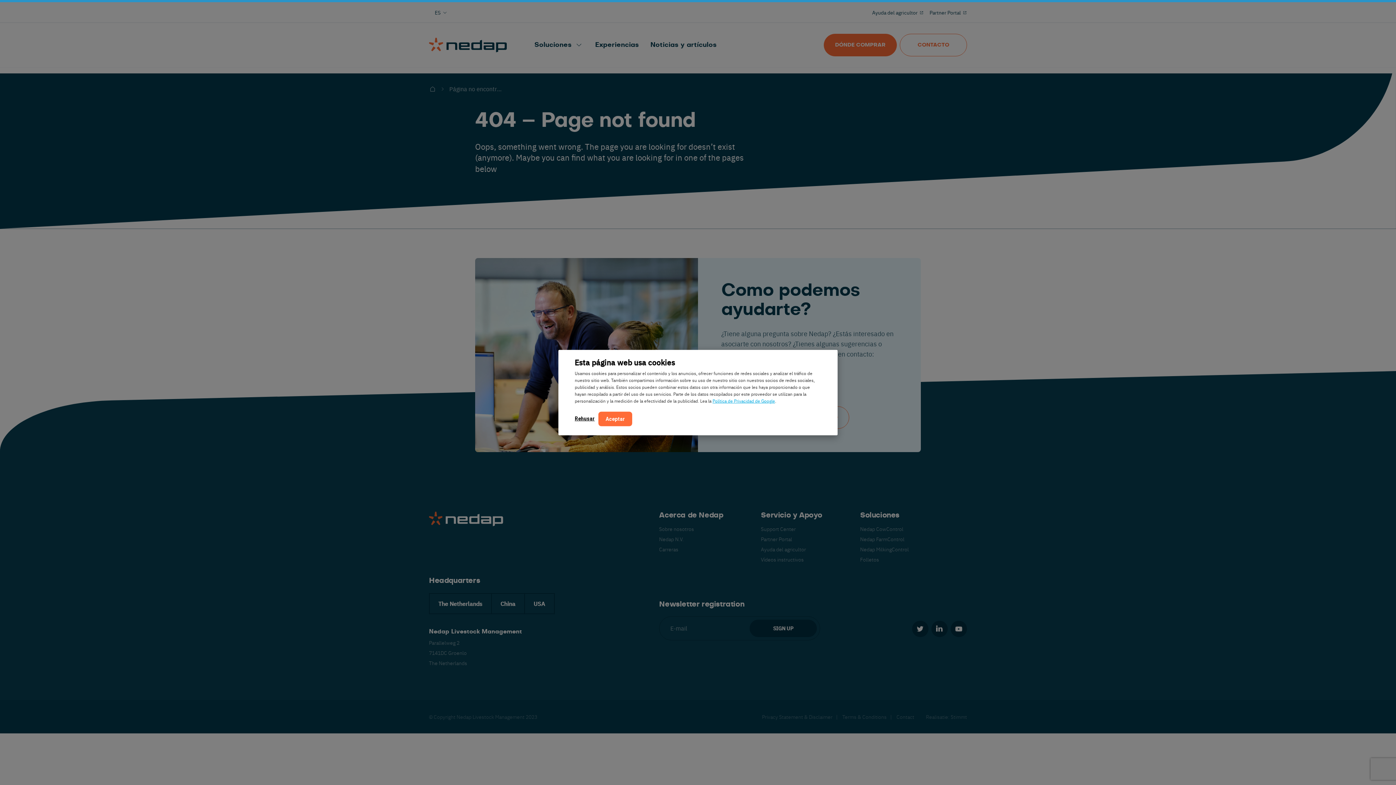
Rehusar (585, 418)
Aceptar (615, 419)
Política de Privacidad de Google (744, 400)
